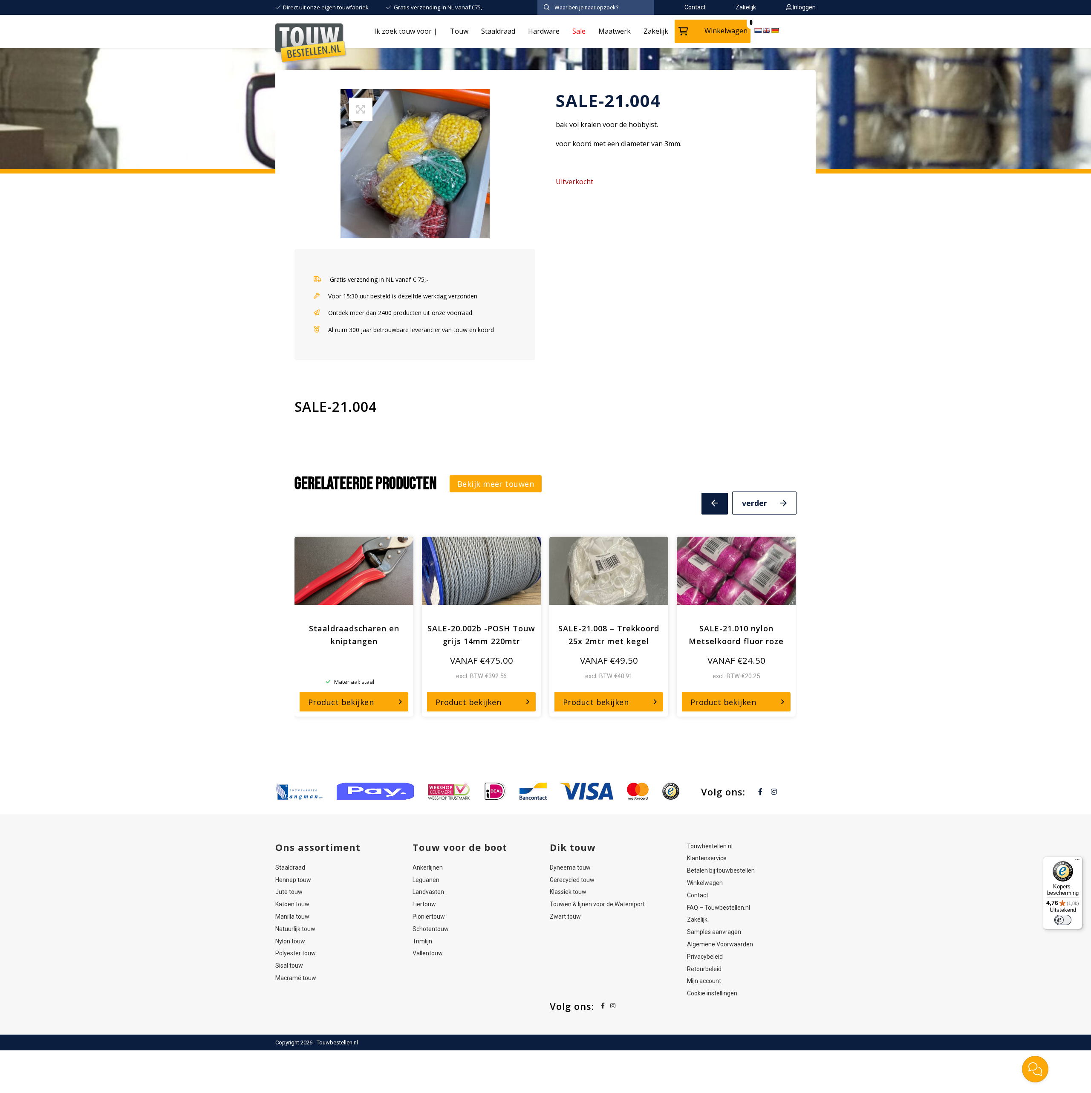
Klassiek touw (568, 891)
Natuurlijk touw (295, 928)
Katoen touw (292, 904)
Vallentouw (428, 953)
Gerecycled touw (572, 879)
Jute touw (289, 891)
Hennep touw (293, 879)
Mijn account (704, 980)
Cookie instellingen (712, 993)
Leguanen (426, 879)
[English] (766, 30)
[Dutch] (758, 30)
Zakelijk (656, 31)
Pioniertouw (429, 916)
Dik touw (573, 847)
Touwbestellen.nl (710, 846)
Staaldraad (498, 31)
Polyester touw (295, 953)
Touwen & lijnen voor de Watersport (597, 904)
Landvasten (428, 891)
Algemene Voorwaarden (720, 944)
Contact (697, 895)
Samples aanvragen (714, 931)
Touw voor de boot (460, 847)
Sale (579, 31)
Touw (459, 31)
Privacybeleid (705, 956)
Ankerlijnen (428, 867)
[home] (311, 44)
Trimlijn (422, 941)
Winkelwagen (726, 30)
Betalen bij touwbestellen (721, 870)
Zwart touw (565, 916)
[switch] (1062, 920)
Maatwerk (614, 31)
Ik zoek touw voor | (405, 31)
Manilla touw (292, 916)
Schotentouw (431, 928)
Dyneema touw (570, 867)
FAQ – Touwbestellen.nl (718, 907)
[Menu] (1077, 861)
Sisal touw (289, 965)
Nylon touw (290, 941)
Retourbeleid (704, 969)
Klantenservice (707, 858)
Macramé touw (295, 977)
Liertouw (424, 904)
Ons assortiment (318, 847)
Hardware (544, 31)
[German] (775, 30)
